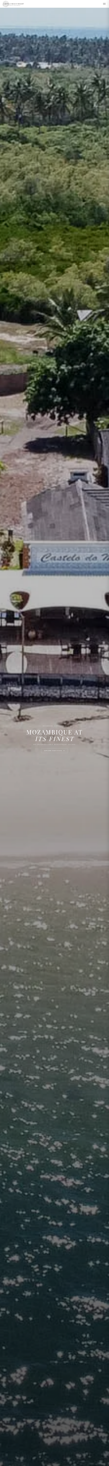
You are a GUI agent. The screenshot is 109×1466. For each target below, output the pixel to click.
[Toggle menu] (104, 4)
